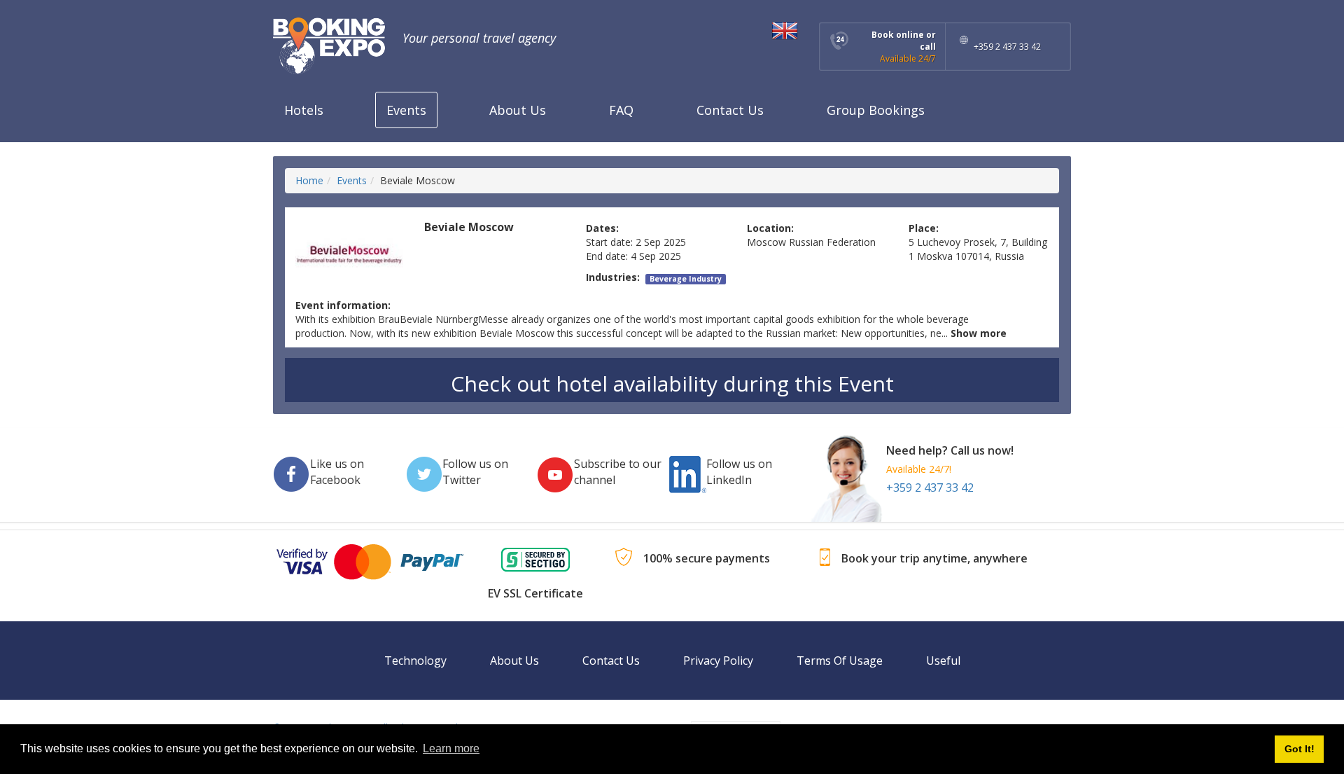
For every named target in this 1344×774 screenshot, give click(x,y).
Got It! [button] (1299, 748)
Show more (979, 333)
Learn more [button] (451, 748)
